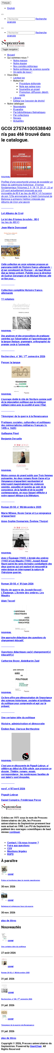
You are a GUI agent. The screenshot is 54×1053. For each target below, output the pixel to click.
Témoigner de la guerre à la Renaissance (17, 1025)
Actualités (18, 120)
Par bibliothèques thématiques (29, 112)
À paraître (18, 109)
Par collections (21, 115)
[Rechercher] (2, 14)
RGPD (10, 854)
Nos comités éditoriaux (25, 66)
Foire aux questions (18, 845)
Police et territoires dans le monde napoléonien (20, 880)
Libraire (17, 97)
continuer (14, 832)
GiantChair (36, 1046)
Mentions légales (17, 851)
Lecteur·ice (19, 77)
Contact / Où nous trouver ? (23, 842)
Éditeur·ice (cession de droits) (29, 100)
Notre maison (20, 60)
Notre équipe (20, 63)
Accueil (11, 54)
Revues (17, 118)
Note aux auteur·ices (29, 86)
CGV (9, 848)
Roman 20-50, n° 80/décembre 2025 (15, 973)
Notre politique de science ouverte (31, 69)
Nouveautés (19, 106)
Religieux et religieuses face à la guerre (17, 906)
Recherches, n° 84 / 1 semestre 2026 (16, 999)
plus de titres (8, 920)
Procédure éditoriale (30, 83)
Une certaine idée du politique (13, 947)
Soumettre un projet (29, 89)
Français (6, 3)
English (11, 8)
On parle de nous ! (22, 72)
